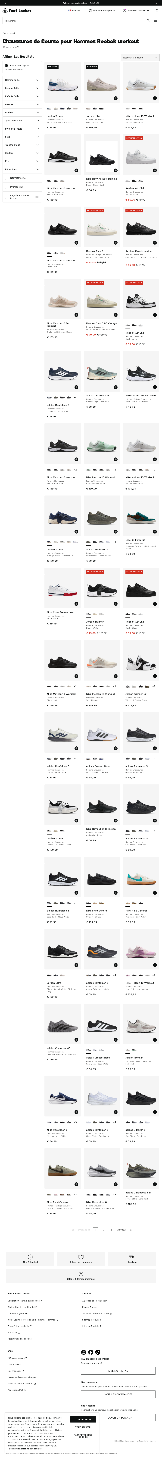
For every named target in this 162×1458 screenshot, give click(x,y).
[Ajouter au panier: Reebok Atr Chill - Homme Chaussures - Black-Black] (155, 604)
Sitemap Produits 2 (91, 1326)
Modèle (9, 112)
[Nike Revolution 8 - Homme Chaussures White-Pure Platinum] (108, 1194)
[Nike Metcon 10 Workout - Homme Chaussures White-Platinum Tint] (62, 180)
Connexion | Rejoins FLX (139, 10)
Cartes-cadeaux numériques (22, 1377)
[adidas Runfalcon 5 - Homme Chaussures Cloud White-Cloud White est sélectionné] (88, 1122)
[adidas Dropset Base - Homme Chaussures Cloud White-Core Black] (95, 1050)
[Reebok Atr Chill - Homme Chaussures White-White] (140, 325)
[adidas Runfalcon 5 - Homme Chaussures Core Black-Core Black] (62, 397)
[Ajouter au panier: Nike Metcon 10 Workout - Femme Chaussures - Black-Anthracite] (76, 459)
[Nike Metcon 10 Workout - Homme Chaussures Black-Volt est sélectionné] (49, 253)
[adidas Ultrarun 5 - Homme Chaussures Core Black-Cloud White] (134, 1122)
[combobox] (77, 20)
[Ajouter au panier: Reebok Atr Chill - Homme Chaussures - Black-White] (155, 315)
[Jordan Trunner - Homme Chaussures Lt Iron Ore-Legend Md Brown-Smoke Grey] (75, 108)
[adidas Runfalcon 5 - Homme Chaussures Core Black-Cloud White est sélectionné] (49, 903)
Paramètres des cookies (19, 1338)
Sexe (7, 136)
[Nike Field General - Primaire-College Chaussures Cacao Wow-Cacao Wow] (62, 1194)
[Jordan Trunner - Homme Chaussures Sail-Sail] (55, 108)
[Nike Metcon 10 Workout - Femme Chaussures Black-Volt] (55, 469)
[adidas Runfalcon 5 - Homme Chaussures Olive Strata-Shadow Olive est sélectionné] (88, 542)
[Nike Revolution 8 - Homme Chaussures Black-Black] (69, 1122)
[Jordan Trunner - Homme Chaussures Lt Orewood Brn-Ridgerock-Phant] (95, 614)
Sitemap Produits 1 (91, 1319)
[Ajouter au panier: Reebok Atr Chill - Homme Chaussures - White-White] (155, 170)
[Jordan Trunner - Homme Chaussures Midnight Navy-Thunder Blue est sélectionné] (49, 542)
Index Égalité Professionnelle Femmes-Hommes (31, 1319)
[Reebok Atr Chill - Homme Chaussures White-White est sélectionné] (127, 180)
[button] (17, 47)
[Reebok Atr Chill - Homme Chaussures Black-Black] (134, 180)
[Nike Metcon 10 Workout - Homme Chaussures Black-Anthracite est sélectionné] (49, 180)
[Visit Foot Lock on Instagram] (83, 1352)
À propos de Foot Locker (94, 1300)
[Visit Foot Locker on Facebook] (90, 1352)
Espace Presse (89, 1307)
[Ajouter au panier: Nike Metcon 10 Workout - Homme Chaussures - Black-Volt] (76, 243)
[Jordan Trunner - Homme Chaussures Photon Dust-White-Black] (101, 614)
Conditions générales (18, 1313)
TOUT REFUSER (83, 1427)
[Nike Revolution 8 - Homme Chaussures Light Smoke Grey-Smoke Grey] (55, 1122)
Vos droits (12, 1332)
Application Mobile (17, 1389)
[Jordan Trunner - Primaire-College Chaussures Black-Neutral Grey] (134, 1050)
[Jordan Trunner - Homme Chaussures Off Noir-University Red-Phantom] (69, 108)
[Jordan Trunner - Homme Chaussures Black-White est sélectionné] (88, 614)
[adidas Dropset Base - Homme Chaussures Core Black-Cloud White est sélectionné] (88, 1050)
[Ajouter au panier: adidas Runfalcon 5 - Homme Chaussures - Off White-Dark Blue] (76, 748)
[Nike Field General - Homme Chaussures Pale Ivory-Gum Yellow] (95, 903)
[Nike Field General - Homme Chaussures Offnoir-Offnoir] (140, 903)
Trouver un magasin (14, 69)
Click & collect (14, 1364)
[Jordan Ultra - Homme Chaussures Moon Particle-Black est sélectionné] (88, 108)
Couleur (9, 153)
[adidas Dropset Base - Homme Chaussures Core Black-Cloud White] (95, 758)
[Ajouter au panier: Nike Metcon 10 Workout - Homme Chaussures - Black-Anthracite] (76, 170)
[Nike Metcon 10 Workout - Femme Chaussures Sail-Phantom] (69, 469)
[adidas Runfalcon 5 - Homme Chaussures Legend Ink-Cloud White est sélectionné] (49, 397)
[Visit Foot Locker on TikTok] (97, 1352)
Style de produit (13, 128)
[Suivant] (156, 3)
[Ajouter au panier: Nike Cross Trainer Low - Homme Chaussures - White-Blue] (76, 604)
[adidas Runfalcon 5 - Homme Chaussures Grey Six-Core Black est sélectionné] (127, 758)
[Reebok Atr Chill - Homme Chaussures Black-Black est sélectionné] (127, 614)
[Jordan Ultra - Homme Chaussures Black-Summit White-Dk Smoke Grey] (101, 108)
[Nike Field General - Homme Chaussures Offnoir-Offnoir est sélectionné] (88, 903)
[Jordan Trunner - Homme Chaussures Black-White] (62, 831)
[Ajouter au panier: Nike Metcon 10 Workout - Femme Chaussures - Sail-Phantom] (116, 676)
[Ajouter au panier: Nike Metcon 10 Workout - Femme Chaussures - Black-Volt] (76, 676)
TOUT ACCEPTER (83, 1419)
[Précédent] (5, 3)
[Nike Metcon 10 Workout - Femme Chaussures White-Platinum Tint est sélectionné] (127, 469)
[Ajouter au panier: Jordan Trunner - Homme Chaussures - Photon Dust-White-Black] (76, 820)
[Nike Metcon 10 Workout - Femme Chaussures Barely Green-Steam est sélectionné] (88, 469)
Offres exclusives (16, 1358)
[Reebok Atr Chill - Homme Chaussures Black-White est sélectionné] (127, 325)
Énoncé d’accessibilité (18, 1326)
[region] (81, 3)
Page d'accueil (9, 33)
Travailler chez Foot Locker (95, 1313)
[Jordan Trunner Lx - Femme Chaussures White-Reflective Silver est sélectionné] (127, 686)
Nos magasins (14, 1370)
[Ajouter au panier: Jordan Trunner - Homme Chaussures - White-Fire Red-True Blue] (76, 98)
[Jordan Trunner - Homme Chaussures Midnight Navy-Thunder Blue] (62, 108)
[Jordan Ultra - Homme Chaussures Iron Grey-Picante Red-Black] (95, 108)
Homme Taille (12, 80)
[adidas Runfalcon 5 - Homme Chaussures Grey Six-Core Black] (69, 397)
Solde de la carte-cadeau (20, 1383)
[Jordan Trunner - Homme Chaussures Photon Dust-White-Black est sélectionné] (49, 831)
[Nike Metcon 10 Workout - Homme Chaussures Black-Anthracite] (134, 108)
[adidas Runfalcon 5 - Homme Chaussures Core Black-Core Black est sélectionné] (127, 831)
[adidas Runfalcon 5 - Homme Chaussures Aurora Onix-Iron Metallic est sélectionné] (88, 975)
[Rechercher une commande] (148, 20)
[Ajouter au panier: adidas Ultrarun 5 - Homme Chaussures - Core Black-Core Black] (155, 1112)
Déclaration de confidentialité (22, 1307)
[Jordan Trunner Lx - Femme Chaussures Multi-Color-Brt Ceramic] (134, 686)
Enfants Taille (12, 96)
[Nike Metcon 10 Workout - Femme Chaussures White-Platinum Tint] (62, 469)
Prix (7, 161)
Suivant (121, 1229)
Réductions (11, 169)
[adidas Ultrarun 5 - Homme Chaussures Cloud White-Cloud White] (147, 1122)
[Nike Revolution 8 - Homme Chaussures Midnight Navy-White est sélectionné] (49, 1122)
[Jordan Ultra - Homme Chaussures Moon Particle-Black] (62, 975)
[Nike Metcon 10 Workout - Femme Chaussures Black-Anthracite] (95, 469)
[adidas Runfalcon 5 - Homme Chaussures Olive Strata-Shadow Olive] (55, 397)
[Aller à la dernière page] (131, 1230)
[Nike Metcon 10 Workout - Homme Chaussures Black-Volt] (140, 108)
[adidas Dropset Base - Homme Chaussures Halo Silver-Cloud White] (101, 758)
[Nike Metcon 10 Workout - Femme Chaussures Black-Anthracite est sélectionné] (49, 469)
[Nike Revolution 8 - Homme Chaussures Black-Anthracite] (62, 1122)
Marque (9, 104)
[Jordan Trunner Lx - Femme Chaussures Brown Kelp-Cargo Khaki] (147, 686)
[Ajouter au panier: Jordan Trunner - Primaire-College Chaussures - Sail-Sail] (155, 1040)
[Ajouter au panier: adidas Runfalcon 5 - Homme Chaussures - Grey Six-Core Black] (155, 748)
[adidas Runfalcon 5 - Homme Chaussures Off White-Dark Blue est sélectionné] (49, 758)
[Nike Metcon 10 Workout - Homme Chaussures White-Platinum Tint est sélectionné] (127, 108)
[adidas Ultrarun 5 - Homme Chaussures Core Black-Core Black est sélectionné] (127, 1122)
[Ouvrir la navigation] (155, 20)
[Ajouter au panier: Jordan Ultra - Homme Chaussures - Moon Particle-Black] (116, 98)
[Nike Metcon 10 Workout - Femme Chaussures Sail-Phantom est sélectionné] (88, 686)
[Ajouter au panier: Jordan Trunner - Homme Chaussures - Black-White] (116, 604)
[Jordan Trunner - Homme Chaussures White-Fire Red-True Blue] (75, 542)
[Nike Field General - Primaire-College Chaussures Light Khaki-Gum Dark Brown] (69, 1194)
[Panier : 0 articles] (156, 10)
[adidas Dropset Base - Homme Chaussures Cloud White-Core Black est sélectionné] (88, 758)
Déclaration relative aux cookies (24, 1300)
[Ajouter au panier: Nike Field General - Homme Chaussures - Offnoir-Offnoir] (116, 893)
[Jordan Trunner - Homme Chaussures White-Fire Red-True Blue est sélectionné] (49, 108)
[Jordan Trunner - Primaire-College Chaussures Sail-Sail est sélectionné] (127, 1050)
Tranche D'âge (12, 145)
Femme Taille (12, 88)
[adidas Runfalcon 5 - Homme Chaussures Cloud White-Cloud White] (108, 542)
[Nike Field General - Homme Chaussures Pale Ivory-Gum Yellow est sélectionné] (127, 903)
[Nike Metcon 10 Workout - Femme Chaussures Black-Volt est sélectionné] (49, 686)
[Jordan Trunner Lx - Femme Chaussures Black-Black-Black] (140, 686)
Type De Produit (13, 120)
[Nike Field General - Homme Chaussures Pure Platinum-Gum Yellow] (101, 903)
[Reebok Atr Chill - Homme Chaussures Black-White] (140, 180)
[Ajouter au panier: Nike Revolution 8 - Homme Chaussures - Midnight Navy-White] (76, 1112)
